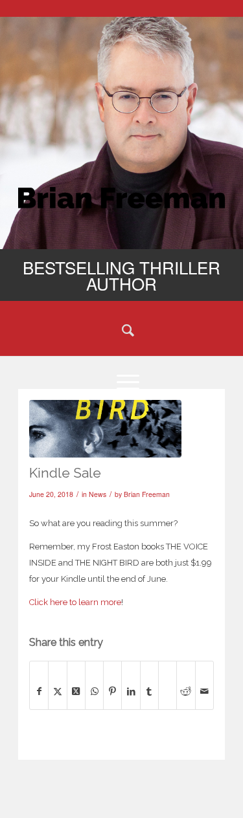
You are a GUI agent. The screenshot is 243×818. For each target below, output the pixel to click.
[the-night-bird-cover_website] (105, 429)
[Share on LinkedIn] (130, 691)
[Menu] (121, 381)
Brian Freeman (147, 494)
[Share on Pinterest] (112, 691)
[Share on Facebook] (39, 691)
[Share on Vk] (167, 677)
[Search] (121, 329)
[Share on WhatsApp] (94, 691)
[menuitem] (121, 329)
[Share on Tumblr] (149, 691)
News (97, 494)
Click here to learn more (75, 602)
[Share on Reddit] (185, 691)
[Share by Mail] (204, 691)
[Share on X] (57, 691)
